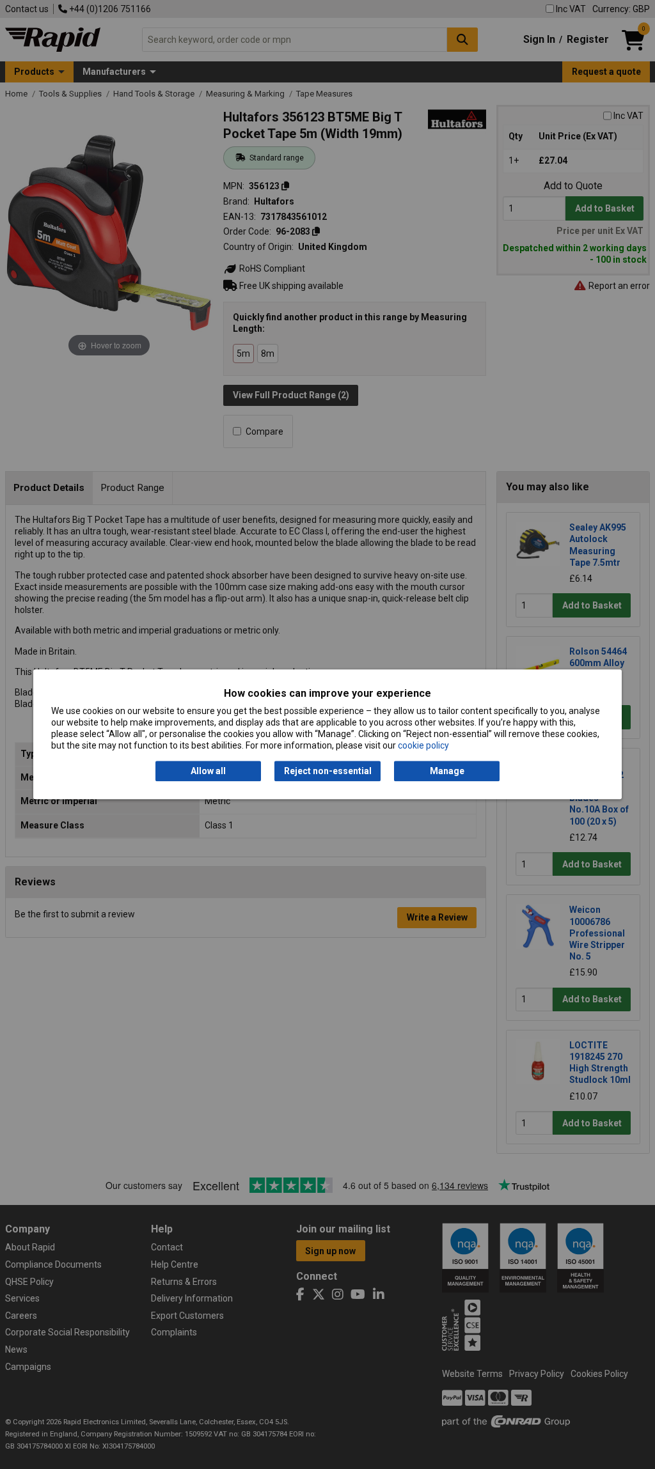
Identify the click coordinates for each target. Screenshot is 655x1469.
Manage (447, 771)
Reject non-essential (328, 771)
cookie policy (423, 746)
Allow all (208, 771)
